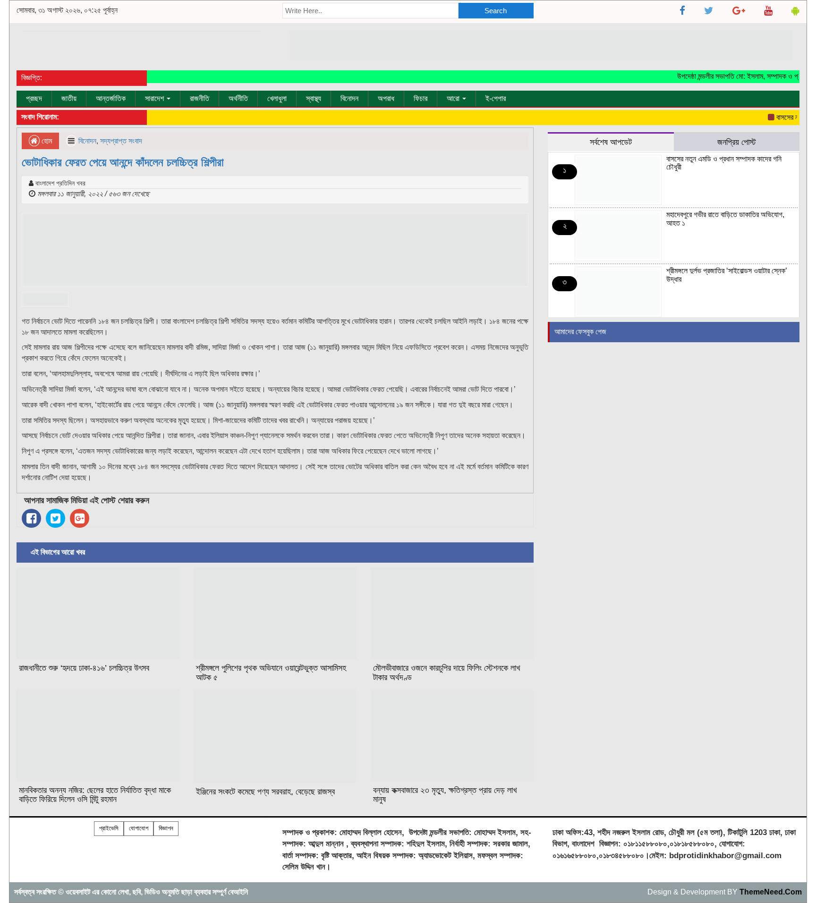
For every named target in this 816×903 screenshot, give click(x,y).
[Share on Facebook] (31, 518)
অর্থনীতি (238, 98)
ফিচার (420, 98)
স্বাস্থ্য (313, 98)
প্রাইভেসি (109, 828)
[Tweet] (55, 518)
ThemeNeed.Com (771, 892)
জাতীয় (68, 98)
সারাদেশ (155, 98)
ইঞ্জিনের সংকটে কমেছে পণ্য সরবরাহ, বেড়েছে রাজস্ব (265, 791)
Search (495, 11)
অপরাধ (386, 98)
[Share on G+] (79, 518)
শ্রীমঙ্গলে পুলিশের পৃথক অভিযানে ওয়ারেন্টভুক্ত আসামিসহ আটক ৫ (271, 672)
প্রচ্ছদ (34, 98)
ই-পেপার (495, 98)
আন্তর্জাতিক (111, 98)
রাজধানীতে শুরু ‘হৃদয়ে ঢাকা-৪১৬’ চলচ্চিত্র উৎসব (84, 668)
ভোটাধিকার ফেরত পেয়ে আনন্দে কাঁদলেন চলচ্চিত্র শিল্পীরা (123, 162)
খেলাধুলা (277, 98)
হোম (46, 141)
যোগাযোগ (138, 828)
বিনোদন (349, 98)
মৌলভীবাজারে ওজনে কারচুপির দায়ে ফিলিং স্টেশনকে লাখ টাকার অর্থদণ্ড (446, 672)
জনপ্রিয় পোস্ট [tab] (736, 142)
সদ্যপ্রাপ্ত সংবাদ (121, 141)
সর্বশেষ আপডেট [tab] (611, 142)
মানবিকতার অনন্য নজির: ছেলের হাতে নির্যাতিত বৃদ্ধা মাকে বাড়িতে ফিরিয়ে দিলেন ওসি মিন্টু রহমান (95, 794)
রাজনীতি (199, 98)
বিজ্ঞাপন (166, 828)
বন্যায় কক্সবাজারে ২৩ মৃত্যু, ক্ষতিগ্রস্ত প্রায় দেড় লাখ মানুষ (445, 794)
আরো (454, 98)
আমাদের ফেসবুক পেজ (580, 332)
